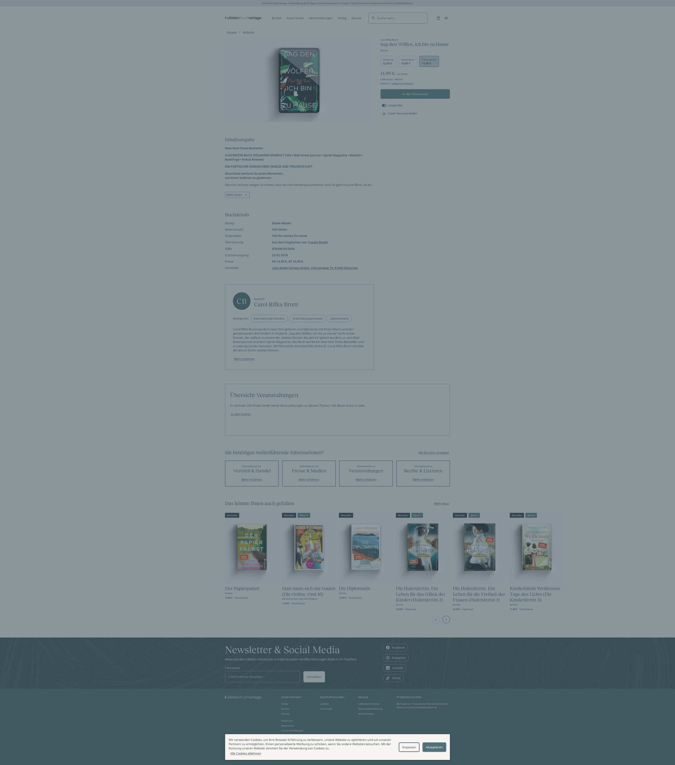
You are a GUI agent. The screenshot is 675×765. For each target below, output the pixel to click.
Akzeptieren (434, 747)
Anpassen (409, 747)
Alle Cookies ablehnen (245, 753)
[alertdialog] (337, 747)
